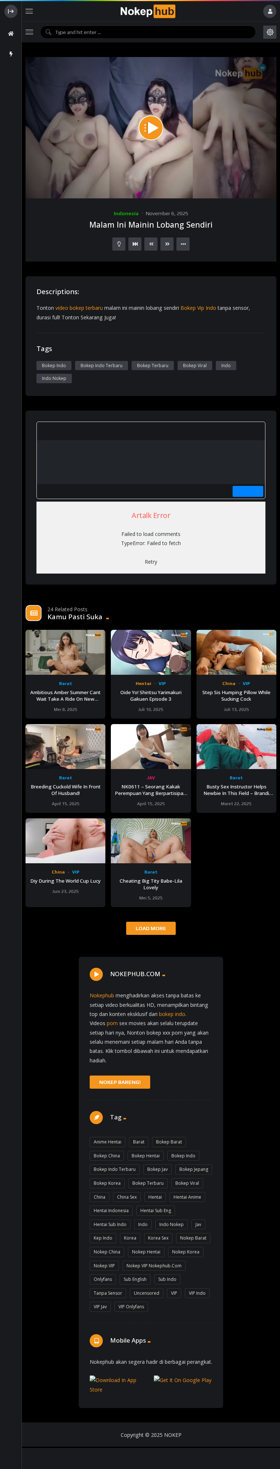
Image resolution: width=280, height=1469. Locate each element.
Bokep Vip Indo (198, 307)
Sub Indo (167, 1279)
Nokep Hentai (146, 1252)
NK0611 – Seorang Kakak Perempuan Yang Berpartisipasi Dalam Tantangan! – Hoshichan (151, 793)
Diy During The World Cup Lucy (65, 881)
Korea (130, 1238)
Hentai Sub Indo (110, 1224)
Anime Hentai (107, 1142)
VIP (162, 683)
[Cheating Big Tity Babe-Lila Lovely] (151, 840)
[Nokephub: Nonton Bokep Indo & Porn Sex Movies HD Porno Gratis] (148, 11)
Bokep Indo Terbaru (101, 365)
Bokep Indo (54, 365)
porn (112, 1023)
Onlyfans (103, 1279)
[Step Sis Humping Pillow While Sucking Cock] (236, 652)
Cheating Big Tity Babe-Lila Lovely (151, 884)
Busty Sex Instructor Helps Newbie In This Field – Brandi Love (236, 793)
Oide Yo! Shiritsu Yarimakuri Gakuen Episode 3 (151, 695)
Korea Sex (158, 1238)
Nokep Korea (185, 1252)
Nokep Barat (193, 1238)
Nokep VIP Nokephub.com (154, 1266)
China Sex (127, 1197)
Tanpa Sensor (108, 1293)
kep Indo (103, 1238)
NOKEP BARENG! (120, 1082)
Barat (65, 683)
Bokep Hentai (146, 1156)
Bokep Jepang (193, 1169)
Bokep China (107, 1156)
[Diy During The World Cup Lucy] (65, 840)
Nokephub (102, 995)
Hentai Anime (187, 1197)
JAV (151, 777)
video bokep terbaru (79, 307)
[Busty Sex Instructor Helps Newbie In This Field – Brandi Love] (236, 746)
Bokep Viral (195, 365)
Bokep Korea (107, 1183)
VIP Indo (197, 1293)
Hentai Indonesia (111, 1210)
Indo (226, 365)
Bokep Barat (169, 1142)
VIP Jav (100, 1307)
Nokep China (107, 1252)
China (229, 683)
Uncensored (146, 1293)
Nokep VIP (104, 1266)
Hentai (143, 683)
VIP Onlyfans (131, 1307)
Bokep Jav (157, 1169)
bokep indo (172, 1014)
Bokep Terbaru (152, 365)
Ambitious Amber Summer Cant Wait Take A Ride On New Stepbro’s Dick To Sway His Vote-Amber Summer (65, 702)
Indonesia (126, 213)
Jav (198, 1224)
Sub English (135, 1279)
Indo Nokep (54, 378)
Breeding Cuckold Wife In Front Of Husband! (66, 789)
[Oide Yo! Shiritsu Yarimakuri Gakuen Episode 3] (151, 652)
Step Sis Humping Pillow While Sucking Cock (236, 695)
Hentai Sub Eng (155, 1210)
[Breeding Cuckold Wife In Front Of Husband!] (65, 746)
